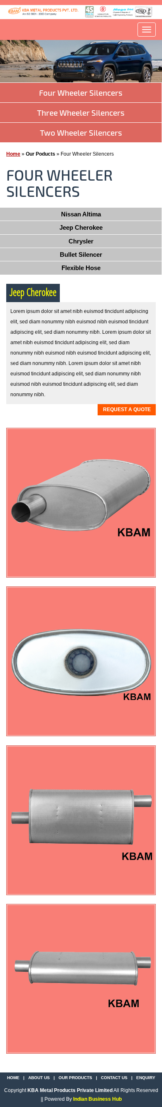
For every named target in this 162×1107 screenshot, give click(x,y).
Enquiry (145, 1077)
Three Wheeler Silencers (81, 112)
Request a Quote (127, 409)
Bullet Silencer (81, 254)
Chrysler (81, 241)
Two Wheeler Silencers (81, 132)
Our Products (75, 1077)
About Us (39, 1077)
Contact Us (114, 1077)
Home (13, 154)
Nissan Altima (81, 214)
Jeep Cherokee (81, 227)
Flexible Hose (81, 267)
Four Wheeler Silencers (81, 92)
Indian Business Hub (97, 1099)
